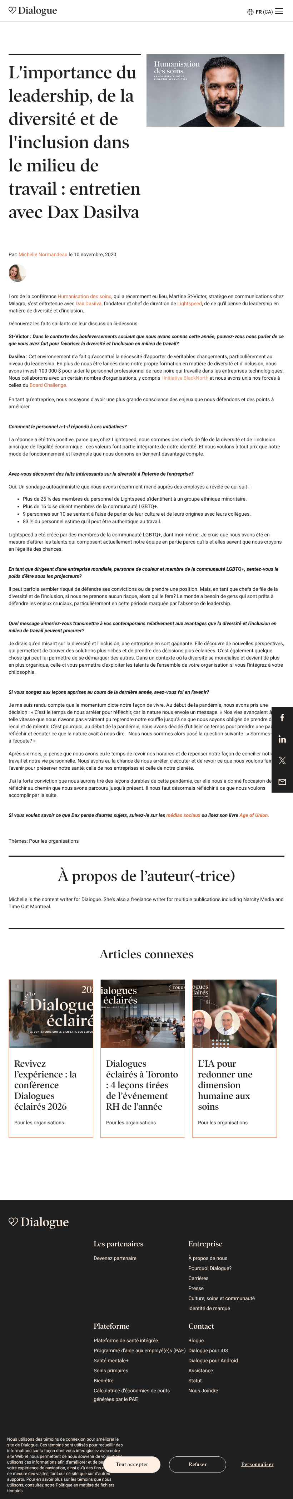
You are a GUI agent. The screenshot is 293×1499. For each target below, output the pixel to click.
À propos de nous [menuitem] (207, 1258)
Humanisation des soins (83, 297)
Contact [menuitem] (201, 1326)
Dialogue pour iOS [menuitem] (208, 1351)
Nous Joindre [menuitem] (203, 1391)
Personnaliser (257, 1464)
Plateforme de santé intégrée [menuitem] (126, 1341)
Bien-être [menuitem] (103, 1381)
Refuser (198, 1464)
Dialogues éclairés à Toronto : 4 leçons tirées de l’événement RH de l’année (142, 1085)
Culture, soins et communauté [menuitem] (221, 1298)
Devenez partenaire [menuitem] (115, 1258)
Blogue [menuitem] (196, 1341)
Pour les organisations (54, 841)
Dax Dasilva (87, 304)
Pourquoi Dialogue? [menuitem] (210, 1268)
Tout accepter (132, 1464)
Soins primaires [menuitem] (111, 1371)
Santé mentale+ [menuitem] (111, 1361)
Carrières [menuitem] (198, 1278)
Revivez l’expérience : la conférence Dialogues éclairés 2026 (45, 1085)
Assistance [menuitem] (200, 1371)
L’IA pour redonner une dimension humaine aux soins (225, 1085)
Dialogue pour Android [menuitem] (213, 1361)
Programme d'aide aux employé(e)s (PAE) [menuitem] (140, 1351)
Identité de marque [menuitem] (209, 1308)
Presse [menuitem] (196, 1288)
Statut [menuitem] (195, 1381)
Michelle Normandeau (43, 255)
